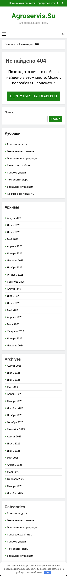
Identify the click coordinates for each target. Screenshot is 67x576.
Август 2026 (14, 218)
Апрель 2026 (14, 246)
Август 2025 (14, 288)
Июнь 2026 (13, 232)
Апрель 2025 (14, 317)
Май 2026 (12, 239)
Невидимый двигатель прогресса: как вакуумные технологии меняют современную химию (32, 3)
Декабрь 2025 (15, 260)
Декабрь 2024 (15, 345)
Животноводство (18, 144)
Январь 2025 (14, 338)
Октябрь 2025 (15, 274)
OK (47, 572)
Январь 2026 (14, 253)
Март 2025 (13, 324)
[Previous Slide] (57, 3)
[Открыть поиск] (63, 34)
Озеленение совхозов (20, 151)
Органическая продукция (22, 158)
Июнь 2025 (13, 303)
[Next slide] (62, 3)
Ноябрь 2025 (14, 267)
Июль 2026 (13, 225)
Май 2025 (12, 310)
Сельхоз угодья (16, 172)
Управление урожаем (20, 186)
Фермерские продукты (21, 193)
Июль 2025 (13, 295)
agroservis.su (33, 16)
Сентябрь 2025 (16, 281)
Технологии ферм (18, 179)
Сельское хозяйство (19, 165)
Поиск (9, 112)
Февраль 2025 (15, 331)
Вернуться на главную (33, 96)
